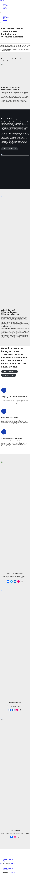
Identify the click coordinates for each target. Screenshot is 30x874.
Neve (1, 863)
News (4, 7)
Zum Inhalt (2, 0)
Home (4, 4)
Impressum (5, 860)
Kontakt (5, 8)
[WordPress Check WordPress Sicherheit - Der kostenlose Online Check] (5, 2)
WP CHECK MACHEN (8, 375)
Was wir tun (6, 5)
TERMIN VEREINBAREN (9, 148)
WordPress (12, 863)
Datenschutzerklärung (8, 859)
